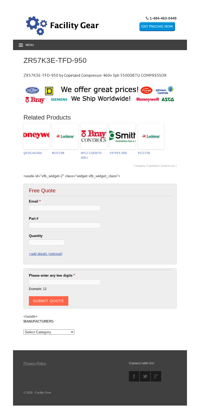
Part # (33, 219)
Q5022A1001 (32, 153)
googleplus (156, 376)
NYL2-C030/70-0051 (91, 155)
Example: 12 (38, 288)
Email (35, 201)
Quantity (35, 236)
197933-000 (118, 153)
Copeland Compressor (160, 165)
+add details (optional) (45, 254)
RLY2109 (58, 153)
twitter (145, 376)
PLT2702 (144, 153)
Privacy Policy (34, 363)
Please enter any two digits (52, 275)
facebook (134, 376)
